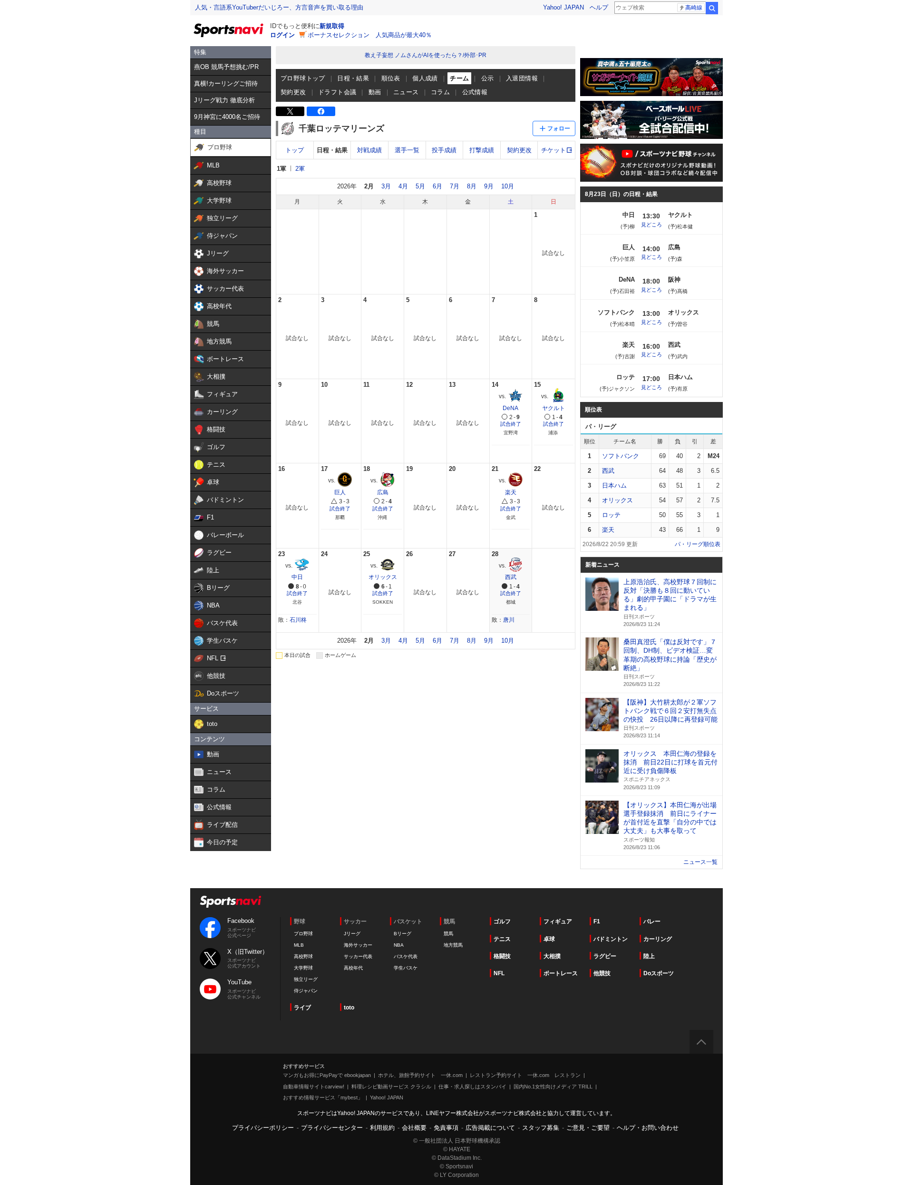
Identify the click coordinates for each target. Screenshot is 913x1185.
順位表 (390, 78)
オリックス (383, 577)
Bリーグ (402, 933)
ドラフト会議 (337, 92)
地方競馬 (453, 945)
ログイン (282, 35)
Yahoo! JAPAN (563, 7)
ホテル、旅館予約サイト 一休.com (420, 1075)
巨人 (340, 492)
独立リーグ (306, 979)
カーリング (657, 939)
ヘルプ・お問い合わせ (648, 1127)
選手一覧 (407, 150)
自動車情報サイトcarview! (313, 1086)
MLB (299, 945)
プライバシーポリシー (263, 1127)
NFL (499, 973)
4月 (403, 186)
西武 (510, 577)
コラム (440, 92)
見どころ (651, 224)
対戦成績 (369, 150)
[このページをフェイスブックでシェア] (321, 111)
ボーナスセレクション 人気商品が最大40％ (370, 35)
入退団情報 (522, 78)
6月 (437, 186)
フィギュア (558, 921)
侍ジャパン (306, 990)
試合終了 (510, 424)
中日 (297, 577)
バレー (651, 921)
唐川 (509, 620)
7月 (454, 186)
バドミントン (610, 939)
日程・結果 (353, 78)
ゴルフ (502, 921)
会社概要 (414, 1127)
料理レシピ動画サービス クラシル (391, 1086)
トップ (294, 150)
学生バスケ (406, 967)
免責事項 (446, 1127)
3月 (386, 186)
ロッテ (611, 515)
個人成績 (425, 78)
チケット (553, 150)
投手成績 (444, 150)
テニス (502, 939)
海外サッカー (358, 945)
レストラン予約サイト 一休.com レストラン (525, 1075)
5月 (420, 186)
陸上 (649, 956)
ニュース (406, 92)
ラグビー (604, 956)
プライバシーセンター (332, 1127)
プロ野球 (303, 933)
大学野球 (303, 967)
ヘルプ (599, 7)
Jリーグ (352, 933)
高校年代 (353, 967)
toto (349, 1007)
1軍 (281, 168)
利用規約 (382, 1127)
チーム (459, 78)
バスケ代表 (406, 956)
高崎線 (693, 7)
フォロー (558, 128)
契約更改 (293, 92)
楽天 (510, 492)
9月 (489, 186)
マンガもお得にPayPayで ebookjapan (327, 1075)
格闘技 (502, 956)
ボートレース (561, 973)
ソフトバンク (620, 456)
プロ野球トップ (303, 78)
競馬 (448, 933)
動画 (375, 92)
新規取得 (332, 25)
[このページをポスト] (290, 111)
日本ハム (614, 485)
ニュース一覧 (700, 862)
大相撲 (552, 956)
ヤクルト (553, 408)
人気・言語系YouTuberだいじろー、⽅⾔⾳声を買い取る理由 (279, 7)
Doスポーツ (658, 973)
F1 (596, 921)
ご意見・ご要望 (588, 1127)
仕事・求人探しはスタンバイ (472, 1086)
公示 (487, 78)
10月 (507, 186)
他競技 (602, 973)
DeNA (510, 408)
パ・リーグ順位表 (697, 544)
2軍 (300, 168)
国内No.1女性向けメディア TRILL (553, 1086)
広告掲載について (490, 1127)
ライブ (302, 1007)
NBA (399, 945)
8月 (471, 186)
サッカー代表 (358, 956)
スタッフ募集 (540, 1127)
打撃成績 (481, 150)
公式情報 (475, 92)
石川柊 (298, 620)
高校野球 (303, 956)
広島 (383, 492)
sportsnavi (231, 902)
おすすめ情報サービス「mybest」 (323, 1097)
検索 (712, 8)
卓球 (549, 939)
